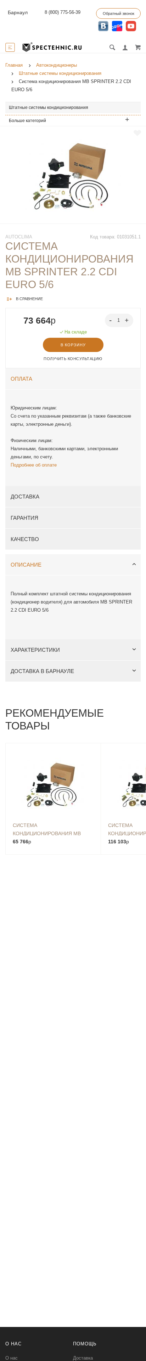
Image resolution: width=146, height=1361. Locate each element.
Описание (26, 565)
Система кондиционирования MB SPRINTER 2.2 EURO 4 (47, 829)
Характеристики (35, 650)
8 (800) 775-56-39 (62, 12)
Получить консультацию (73, 359)
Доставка (25, 497)
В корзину (73, 345)
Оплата (21, 379)
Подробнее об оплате (34, 465)
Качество (25, 539)
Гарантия (24, 518)
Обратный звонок (118, 13)
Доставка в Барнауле (42, 671)
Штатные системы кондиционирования (48, 107)
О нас (11, 1358)
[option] (73, 175)
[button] (127, 320)
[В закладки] (137, 133)
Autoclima (18, 236)
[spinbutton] (119, 320)
